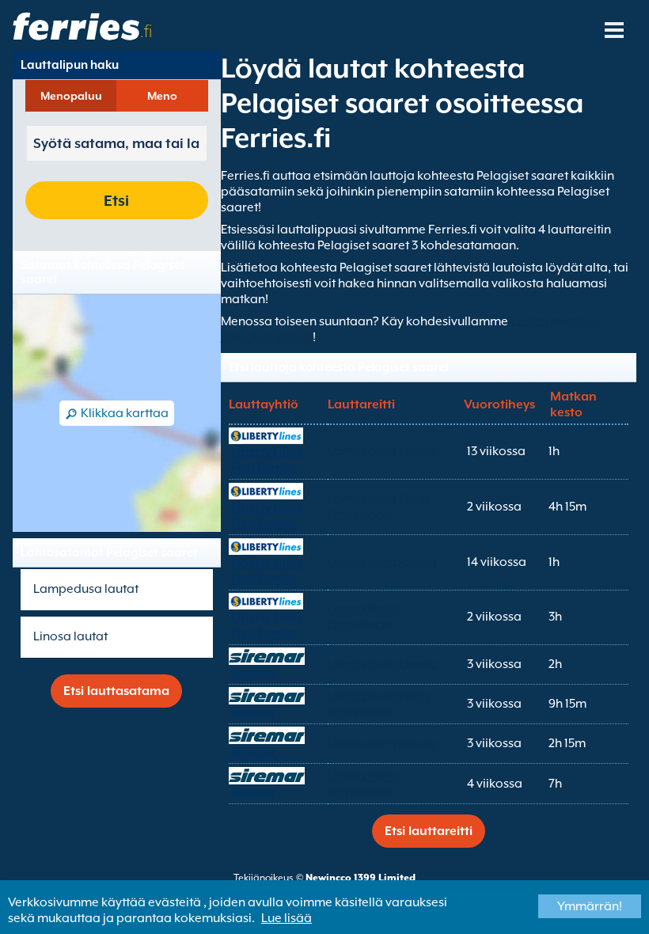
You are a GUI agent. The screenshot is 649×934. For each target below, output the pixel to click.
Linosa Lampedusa (382, 562)
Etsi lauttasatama (116, 691)
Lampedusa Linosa (382, 451)
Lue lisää (286, 918)
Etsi (116, 200)
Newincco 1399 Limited (361, 877)
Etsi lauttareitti (429, 831)
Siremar (253, 673)
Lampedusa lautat (86, 589)
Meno (162, 95)
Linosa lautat (70, 636)
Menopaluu (71, 95)
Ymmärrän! (589, 906)
